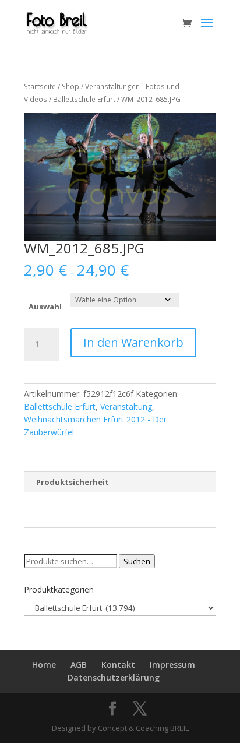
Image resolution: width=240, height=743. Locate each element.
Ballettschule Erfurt (84, 99)
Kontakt (118, 664)
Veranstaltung (126, 406)
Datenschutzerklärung (114, 677)
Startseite (40, 86)
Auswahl (45, 306)
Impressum (172, 664)
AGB (78, 664)
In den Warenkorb (133, 342)
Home (44, 664)
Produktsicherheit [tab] (72, 482)
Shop (70, 86)
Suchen (136, 561)
